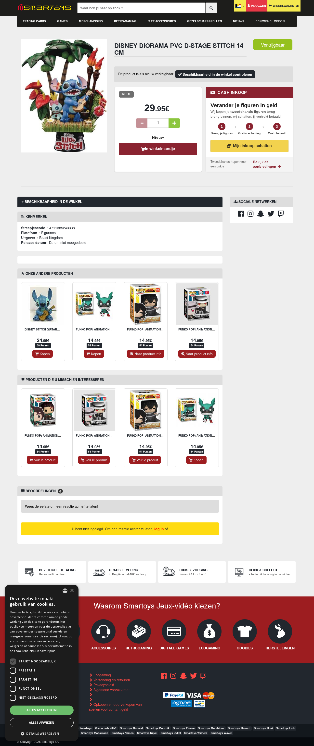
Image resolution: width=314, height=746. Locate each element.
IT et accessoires (162, 21)
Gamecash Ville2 (106, 728)
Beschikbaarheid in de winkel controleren (217, 74)
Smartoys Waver (221, 733)
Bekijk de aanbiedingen (265, 164)
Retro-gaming (125, 21)
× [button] (72, 590)
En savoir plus (45, 651)
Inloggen (258, 6)
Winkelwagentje (285, 6)
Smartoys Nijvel (147, 733)
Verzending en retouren (111, 679)
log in (159, 528)
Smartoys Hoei (263, 728)
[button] (42, 733)
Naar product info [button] (147, 353)
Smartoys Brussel (131, 728)
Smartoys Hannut (239, 728)
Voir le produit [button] (44, 459)
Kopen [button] (44, 353)
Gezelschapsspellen (204, 21)
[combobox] (65, 590)
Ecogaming (101, 674)
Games (62, 21)
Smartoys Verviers (195, 733)
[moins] (141, 123)
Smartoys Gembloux (211, 728)
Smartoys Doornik (158, 728)
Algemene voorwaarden (111, 689)
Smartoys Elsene (184, 728)
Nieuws (238, 21)
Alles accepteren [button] (41, 710)
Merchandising (91, 21)
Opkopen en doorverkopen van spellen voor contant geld (115, 707)
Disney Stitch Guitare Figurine (49, 329)
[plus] (174, 123)
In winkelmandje (160, 149)
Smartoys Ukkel (171, 733)
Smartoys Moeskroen (94, 733)
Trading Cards (34, 21)
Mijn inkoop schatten (252, 146)
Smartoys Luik (285, 728)
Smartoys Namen (123, 733)
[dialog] (41, 663)
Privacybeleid (103, 684)
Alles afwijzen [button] (41, 723)
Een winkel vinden (270, 21)
